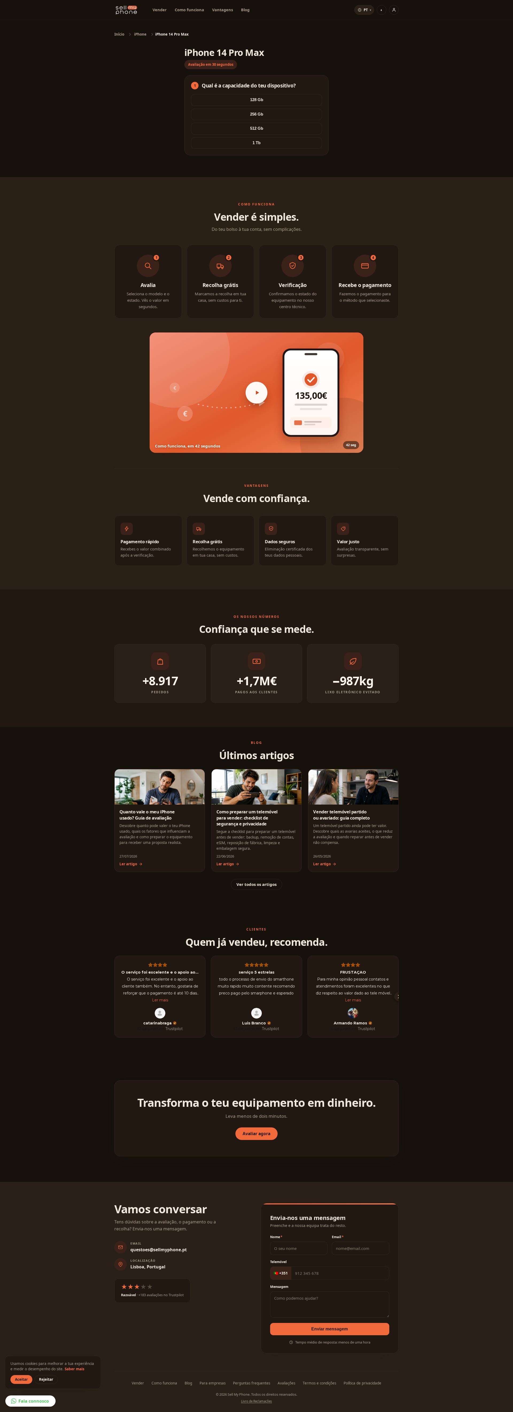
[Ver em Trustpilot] (160, 1013)
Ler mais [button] (160, 1000)
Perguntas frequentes (251, 1383)
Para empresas (213, 1383)
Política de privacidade (362, 1383)
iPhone (140, 34)
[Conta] (394, 10)
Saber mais (74, 1369)
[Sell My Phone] (126, 10)
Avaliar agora (256, 1134)
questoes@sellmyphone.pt (158, 1250)
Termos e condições (319, 1383)
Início (119, 34)
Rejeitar (46, 1379)
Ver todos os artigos (256, 884)
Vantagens (222, 9)
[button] (256, 392)
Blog (245, 9)
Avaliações (286, 1383)
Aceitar (21, 1379)
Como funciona (189, 9)
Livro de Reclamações (256, 1401)
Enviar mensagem (329, 1329)
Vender (160, 9)
